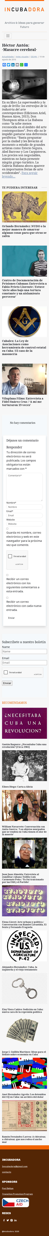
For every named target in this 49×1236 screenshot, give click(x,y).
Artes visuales (22, 56)
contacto (6, 1172)
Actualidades (8, 56)
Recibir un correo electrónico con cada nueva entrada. (23, 606)
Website (10, 519)
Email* (9, 511)
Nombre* (11, 502)
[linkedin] (15, 1220)
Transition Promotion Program (17, 1194)
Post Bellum (7, 1188)
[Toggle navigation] (8, 36)
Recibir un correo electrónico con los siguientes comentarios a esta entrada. (22, 585)
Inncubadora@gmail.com (14, 1166)
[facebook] (4, 1220)
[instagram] (11, 1220)
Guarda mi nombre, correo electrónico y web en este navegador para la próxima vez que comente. (24, 539)
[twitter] (8, 1220)
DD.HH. (34, 56)
